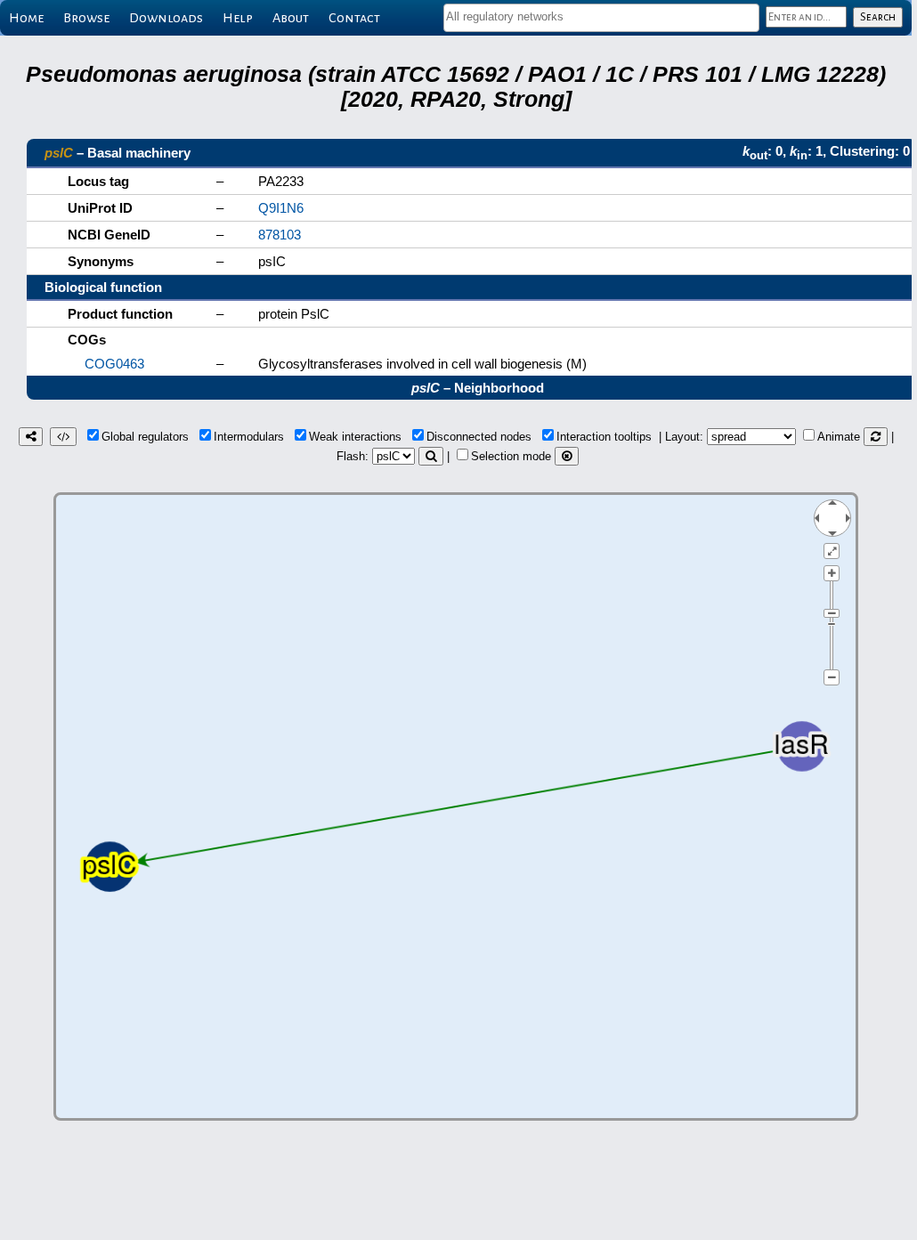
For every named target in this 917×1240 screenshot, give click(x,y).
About (290, 18)
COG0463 (114, 363)
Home (26, 18)
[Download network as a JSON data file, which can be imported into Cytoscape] (63, 436)
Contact (354, 18)
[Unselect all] (567, 456)
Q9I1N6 (281, 207)
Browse (86, 18)
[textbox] (601, 16)
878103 (279, 234)
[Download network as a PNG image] (31, 436)
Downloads (166, 18)
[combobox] (601, 18)
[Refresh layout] (876, 436)
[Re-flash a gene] (430, 456)
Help (238, 18)
